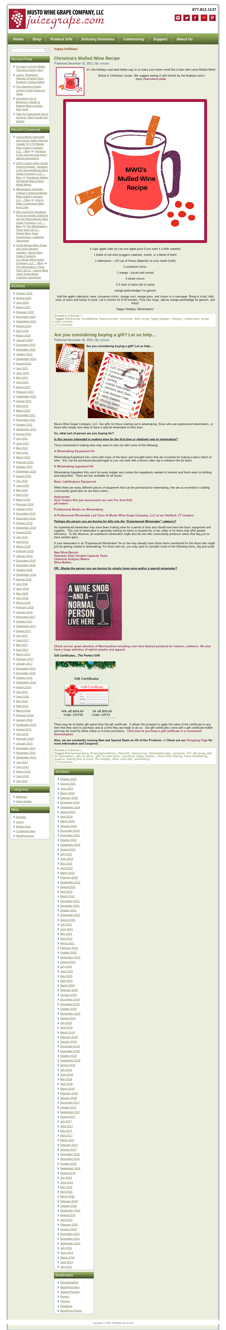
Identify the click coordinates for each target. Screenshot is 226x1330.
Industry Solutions (97, 39)
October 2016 (24, 677)
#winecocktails (109, 318)
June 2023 (22, 373)
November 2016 (26, 673)
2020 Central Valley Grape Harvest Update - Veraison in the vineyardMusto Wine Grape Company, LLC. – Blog (32, 170)
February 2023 (25, 391)
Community (133, 39)
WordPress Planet (71, 1310)
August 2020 (23, 476)
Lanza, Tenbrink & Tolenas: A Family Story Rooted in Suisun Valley (30, 78)
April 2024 (22, 331)
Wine (115, 759)
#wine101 (124, 753)
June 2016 (22, 696)
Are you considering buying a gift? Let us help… (105, 334)
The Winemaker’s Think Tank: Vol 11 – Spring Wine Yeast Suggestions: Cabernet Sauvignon (31, 233)
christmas (126, 318)
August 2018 (23, 579)
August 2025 (23, 298)
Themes (65, 1301)
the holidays (103, 759)
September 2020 (26, 471)
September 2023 (26, 359)
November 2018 (26, 565)
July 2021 (22, 438)
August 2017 (23, 631)
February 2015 (25, 738)
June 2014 (22, 767)
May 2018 (22, 593)
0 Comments (64, 324)
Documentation (69, 1282)
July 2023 (22, 368)
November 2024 (26, 316)
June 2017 (22, 640)
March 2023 (23, 387)
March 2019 (23, 546)
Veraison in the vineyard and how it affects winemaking (31, 155)
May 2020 (22, 490)
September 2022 (26, 396)
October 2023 (24, 354)
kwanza (59, 759)
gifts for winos (85, 756)
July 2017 (22, 635)
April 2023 (22, 382)
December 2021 (26, 415)
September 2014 (26, 757)
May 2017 (22, 645)
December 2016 (26, 668)
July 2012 (22, 781)
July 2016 (22, 692)
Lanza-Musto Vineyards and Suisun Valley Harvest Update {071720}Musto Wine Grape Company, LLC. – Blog (32, 144)
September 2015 (26, 724)
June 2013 (22, 776)
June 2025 (22, 302)
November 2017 (26, 617)
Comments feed (25, 831)
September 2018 (26, 574)
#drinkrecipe (72, 318)
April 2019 (22, 542)
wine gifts (127, 759)
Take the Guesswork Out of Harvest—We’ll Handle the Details (32, 118)
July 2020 (22, 481)
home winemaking (195, 756)
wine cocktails (64, 321)
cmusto (104, 63)
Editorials (21, 796)
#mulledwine (90, 318)
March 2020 (23, 499)
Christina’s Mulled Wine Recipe (87, 58)
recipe (205, 318)
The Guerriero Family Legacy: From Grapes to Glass (30, 90)
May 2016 (22, 701)
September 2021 (26, 429)
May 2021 (22, 448)
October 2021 (24, 424)
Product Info (61, 39)
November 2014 (26, 752)
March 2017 (23, 654)
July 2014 (22, 762)
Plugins (64, 1296)
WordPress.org (25, 835)
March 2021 (23, 457)
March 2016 (23, 710)
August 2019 (23, 532)
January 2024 (24, 340)
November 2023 (26, 349)
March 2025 (23, 307)
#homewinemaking (77, 753)
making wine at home (79, 759)
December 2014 (26, 748)
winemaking (141, 759)
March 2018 (23, 602)
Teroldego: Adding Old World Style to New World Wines (32, 181)
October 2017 (24, 621)
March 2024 (23, 335)
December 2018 (26, 560)
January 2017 (24, 663)
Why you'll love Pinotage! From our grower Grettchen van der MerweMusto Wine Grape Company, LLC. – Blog (32, 219)
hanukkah (128, 756)
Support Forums (69, 1292)
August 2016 (23, 687)
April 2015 (22, 734)
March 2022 (23, 410)
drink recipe (141, 318)
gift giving (199, 753)
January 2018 (24, 612)
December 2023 (26, 344)
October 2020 (24, 466)
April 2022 (22, 406)
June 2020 (22, 485)
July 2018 (22, 584)
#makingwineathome (103, 753)
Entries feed (23, 826)
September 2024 (26, 321)
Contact (21, 47)
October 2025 (24, 293)
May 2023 (22, 377)
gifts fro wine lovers (108, 756)
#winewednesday (160, 753)
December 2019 (26, 513)
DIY (189, 753)
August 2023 (23, 363)
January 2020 (24, 509)
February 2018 (25, 607)
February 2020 (25, 504)
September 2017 (26, 626)
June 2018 (22, 588)
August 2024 (23, 326)
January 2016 (24, 720)
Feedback (66, 1306)
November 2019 (26, 518)
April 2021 (22, 452)
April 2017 (22, 649)
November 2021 (26, 419)
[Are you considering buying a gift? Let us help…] (70, 371)
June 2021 (22, 443)
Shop (36, 39)
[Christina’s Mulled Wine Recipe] (70, 94)
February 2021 (25, 462)
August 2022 (23, 401)
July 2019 (22, 537)
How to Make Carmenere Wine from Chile (30, 204)
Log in (20, 822)
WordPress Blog (70, 1287)
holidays (177, 318)
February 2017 (25, 659)
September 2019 (26, 527)
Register (21, 817)
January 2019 (24, 556)
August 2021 (23, 434)
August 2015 (23, 729)
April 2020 (22, 495)
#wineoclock (139, 753)
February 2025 (25, 312)
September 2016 (26, 682)
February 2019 (25, 551)
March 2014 (23, 771)
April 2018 (22, 598)
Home (18, 39)
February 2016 (25, 715)
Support (160, 39)
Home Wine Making (169, 756)
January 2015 (24, 743)
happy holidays (160, 318)
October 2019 (24, 523)
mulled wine (191, 318)
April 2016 (22, 706)
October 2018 (24, 570)
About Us (185, 39)
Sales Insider (24, 801)
